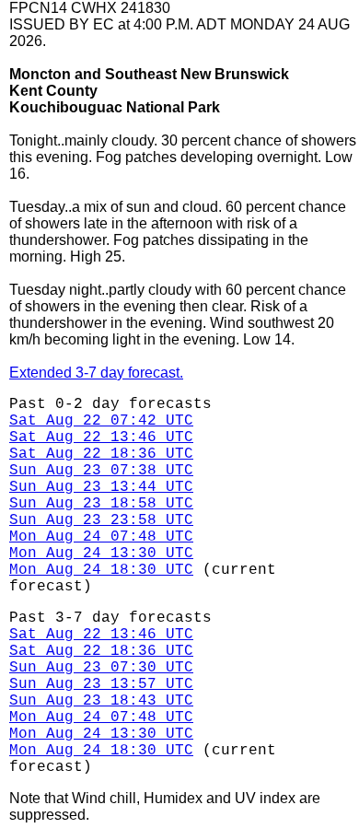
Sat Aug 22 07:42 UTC (101, 421)
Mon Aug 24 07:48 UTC (101, 537)
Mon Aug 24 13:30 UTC (101, 553)
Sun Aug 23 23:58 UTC (101, 520)
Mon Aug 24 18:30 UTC (101, 570)
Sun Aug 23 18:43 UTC (101, 701)
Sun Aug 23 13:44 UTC (101, 487)
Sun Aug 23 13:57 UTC (101, 684)
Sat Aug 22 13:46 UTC (101, 437)
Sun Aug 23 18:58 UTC (101, 504)
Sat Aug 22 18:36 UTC (101, 454)
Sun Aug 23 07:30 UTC (101, 667)
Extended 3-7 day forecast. (96, 372)
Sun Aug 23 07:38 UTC (101, 470)
